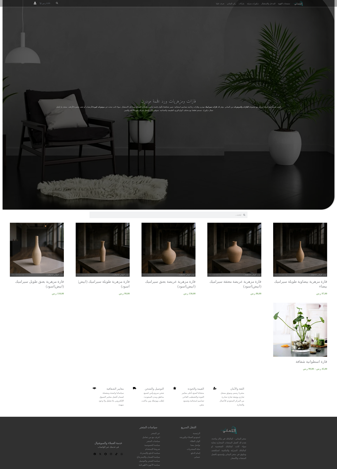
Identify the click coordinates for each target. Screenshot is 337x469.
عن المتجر (155, 433)
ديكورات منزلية (253, 4)
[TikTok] (116, 454)
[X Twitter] (100, 454)
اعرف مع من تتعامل (151, 437)
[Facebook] (94, 454)
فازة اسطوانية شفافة (311, 362)
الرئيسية (196, 433)
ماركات (241, 4)
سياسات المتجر (153, 441)
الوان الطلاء (195, 441)
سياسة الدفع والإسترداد (150, 453)
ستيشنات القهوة (284, 4)
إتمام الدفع (195, 453)
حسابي (197, 457)
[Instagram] (111, 454)
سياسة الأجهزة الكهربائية (149, 465)
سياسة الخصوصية (152, 445)
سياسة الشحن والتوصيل (149, 461)
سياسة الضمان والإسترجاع (148, 457)
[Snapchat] (105, 454)
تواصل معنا (195, 445)
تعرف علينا (220, 4)
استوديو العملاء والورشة (190, 437)
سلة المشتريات (193, 449)
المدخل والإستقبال (268, 4)
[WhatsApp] (121, 454)
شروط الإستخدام (152, 449)
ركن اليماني (231, 4)
